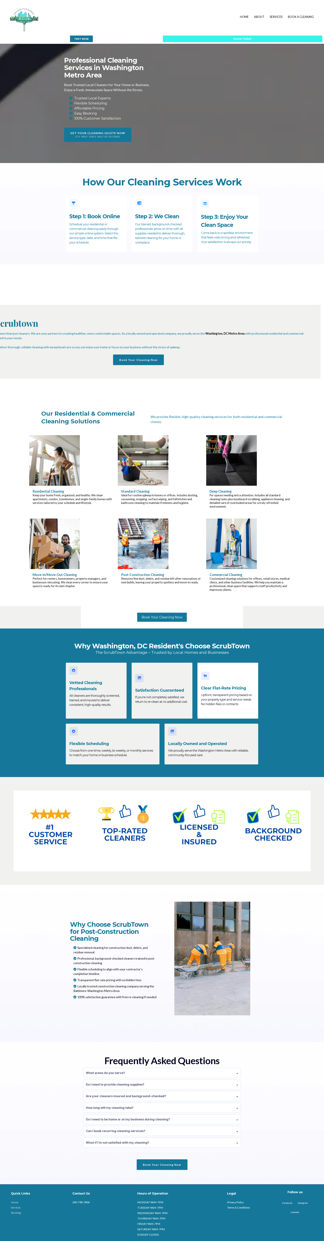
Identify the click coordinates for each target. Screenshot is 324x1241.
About (259, 17)
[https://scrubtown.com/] (24, 17)
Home (244, 17)
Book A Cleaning (301, 17)
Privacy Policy (235, 1202)
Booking (16, 1212)
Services (276, 17)
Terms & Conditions (238, 1207)
